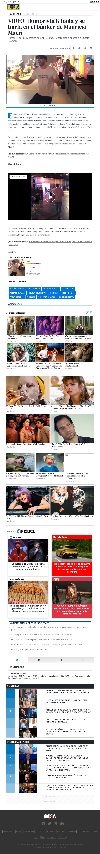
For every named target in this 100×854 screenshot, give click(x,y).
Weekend (60, 832)
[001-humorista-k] (16, 267)
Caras (18, 832)
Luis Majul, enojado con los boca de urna (29, 649)
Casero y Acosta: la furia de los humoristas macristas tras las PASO (41, 634)
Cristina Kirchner (17, 289)
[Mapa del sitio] (62, 824)
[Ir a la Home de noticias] (50, 816)
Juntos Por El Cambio (46, 297)
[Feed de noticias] (55, 824)
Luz (36, 837)
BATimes (62, 837)
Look (95, 832)
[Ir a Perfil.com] (95, 2)
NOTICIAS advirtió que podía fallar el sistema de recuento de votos (41, 639)
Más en (11, 531)
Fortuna (40, 832)
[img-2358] (33, 267)
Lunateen (51, 837)
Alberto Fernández (51, 289)
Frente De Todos (17, 297)
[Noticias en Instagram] (37, 824)
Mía (42, 837)
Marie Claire (29, 832)
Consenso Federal (66, 297)
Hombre (50, 832)
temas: (12, 286)
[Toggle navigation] (4, 6)
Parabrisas (72, 832)
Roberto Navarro (17, 293)
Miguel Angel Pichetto (37, 293)
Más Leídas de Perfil (18, 741)
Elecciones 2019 (68, 293)
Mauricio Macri (34, 289)
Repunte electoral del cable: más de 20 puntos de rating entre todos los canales (47, 644)
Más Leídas (13, 686)
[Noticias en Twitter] (49, 824)
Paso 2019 (31, 297)
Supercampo (84, 832)
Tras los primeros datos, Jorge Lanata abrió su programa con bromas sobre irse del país (49, 628)
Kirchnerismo (67, 289)
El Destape (54, 293)
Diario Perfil (8, 832)
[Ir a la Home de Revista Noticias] (13, 7)
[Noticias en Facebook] (43, 824)
